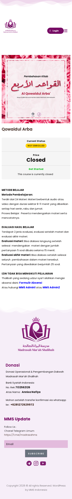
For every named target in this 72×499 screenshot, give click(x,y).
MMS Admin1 (27, 287)
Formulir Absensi (30, 282)
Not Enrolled (36, 145)
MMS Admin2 (51, 287)
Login (56, 30)
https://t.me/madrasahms (20, 435)
